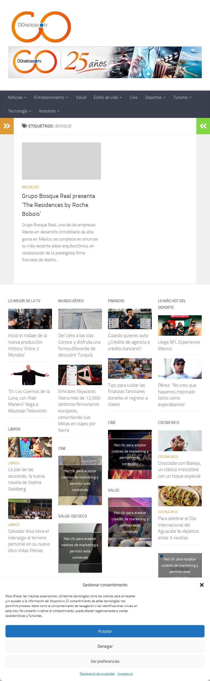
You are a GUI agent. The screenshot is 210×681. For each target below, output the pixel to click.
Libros (13, 463)
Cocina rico (168, 457)
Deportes (153, 97)
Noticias (15, 97)
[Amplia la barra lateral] (7, 126)
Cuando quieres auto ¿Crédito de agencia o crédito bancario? (129, 342)
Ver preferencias (105, 661)
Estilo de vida (106, 97)
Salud (81, 97)
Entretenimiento (49, 97)
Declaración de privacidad (97, 674)
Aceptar (105, 631)
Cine (134, 97)
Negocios (30, 187)
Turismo (180, 97)
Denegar (105, 646)
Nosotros (47, 111)
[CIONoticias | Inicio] (40, 27)
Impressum (125, 674)
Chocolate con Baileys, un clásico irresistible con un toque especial (179, 469)
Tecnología (17, 111)
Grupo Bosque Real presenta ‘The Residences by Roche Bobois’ (58, 205)
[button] (202, 585)
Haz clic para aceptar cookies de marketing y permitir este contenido (80, 480)
